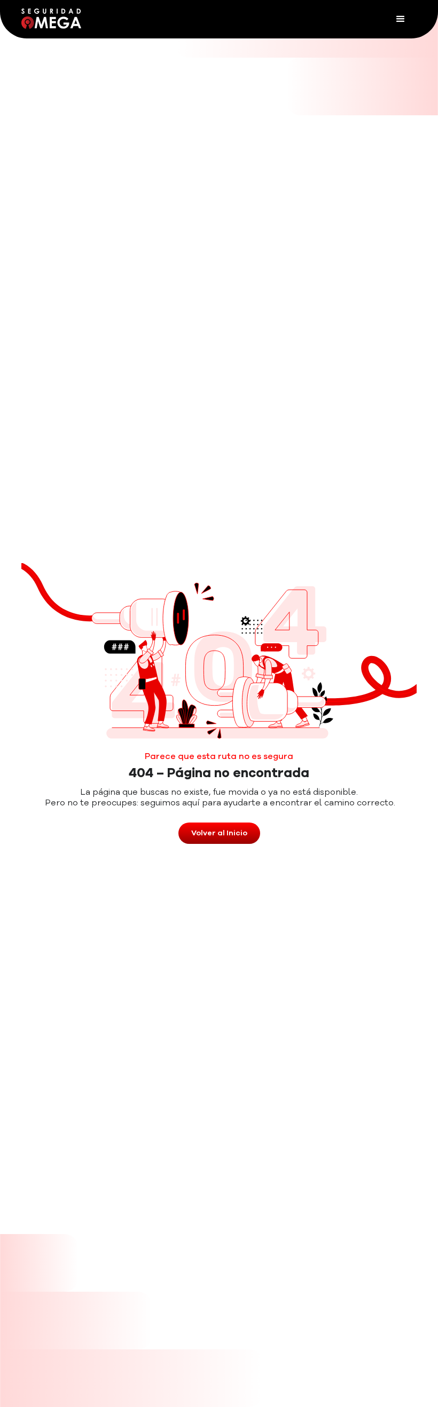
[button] (401, 19)
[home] (51, 19)
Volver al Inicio (219, 833)
